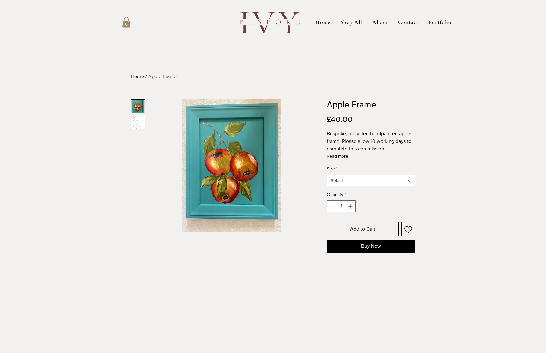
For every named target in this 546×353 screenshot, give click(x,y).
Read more (337, 156)
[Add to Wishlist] (408, 229)
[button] (126, 22)
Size (332, 168)
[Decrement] (332, 206)
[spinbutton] (341, 206)
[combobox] (371, 181)
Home (137, 76)
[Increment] (351, 206)
